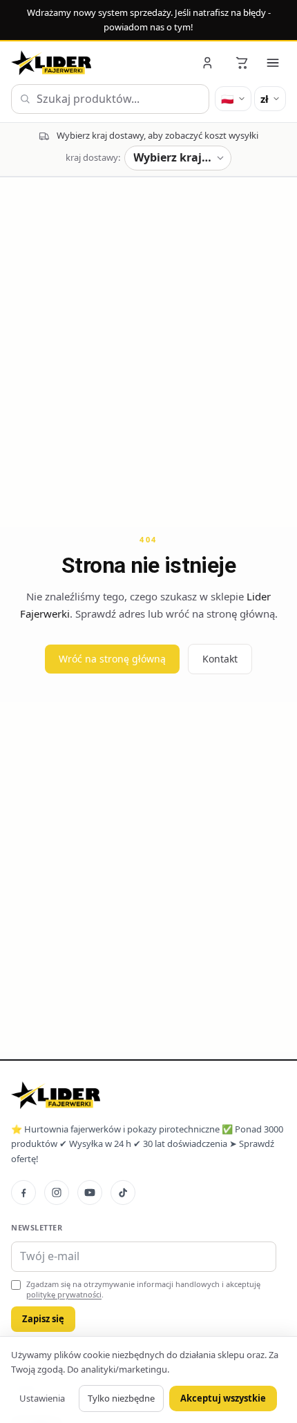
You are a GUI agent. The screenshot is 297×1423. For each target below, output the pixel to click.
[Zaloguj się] (208, 62)
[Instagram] (56, 1192)
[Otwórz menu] (273, 63)
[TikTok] (123, 1192)
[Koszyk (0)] (242, 62)
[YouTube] (89, 1192)
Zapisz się (43, 1319)
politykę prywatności (64, 1294)
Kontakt (220, 658)
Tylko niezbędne (121, 1398)
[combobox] (110, 99)
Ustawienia (42, 1398)
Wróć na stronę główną (112, 658)
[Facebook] (23, 1192)
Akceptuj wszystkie (223, 1398)
